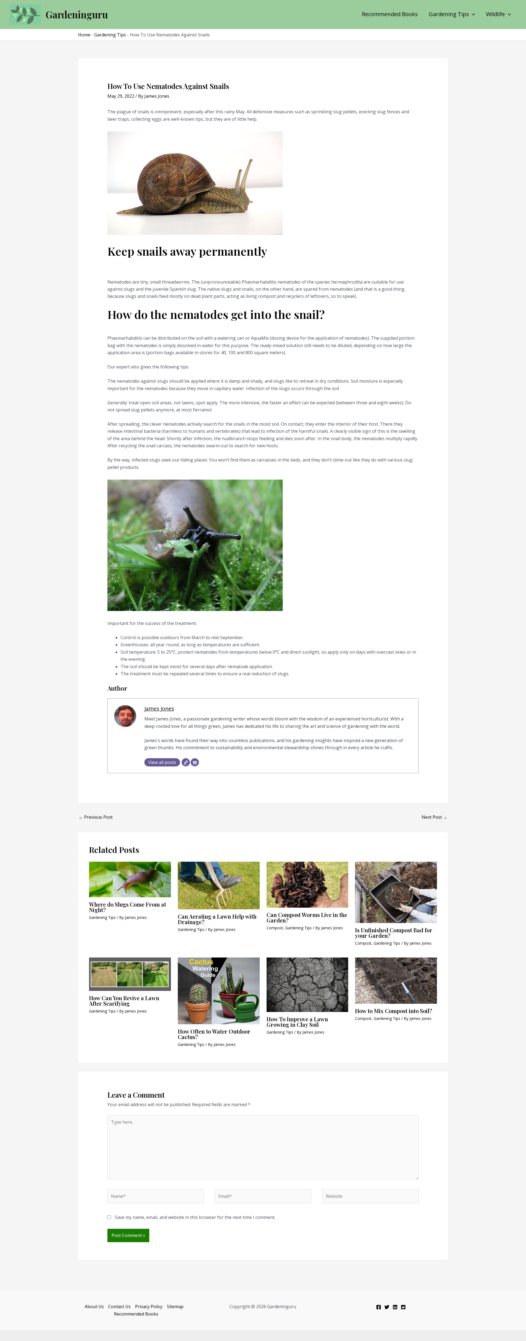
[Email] (195, 762)
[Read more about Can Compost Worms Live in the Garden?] (307, 884)
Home (84, 35)
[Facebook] (378, 1307)
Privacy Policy (148, 1306)
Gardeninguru (76, 14)
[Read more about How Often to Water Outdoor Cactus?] (219, 990)
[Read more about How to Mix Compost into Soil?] (396, 980)
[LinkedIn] (395, 1307)
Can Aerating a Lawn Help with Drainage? (217, 919)
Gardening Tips (449, 14)
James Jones (159, 708)
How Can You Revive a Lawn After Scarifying (124, 1000)
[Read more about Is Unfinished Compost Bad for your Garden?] (396, 892)
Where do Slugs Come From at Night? (127, 907)
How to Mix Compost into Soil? (393, 1010)
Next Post (434, 817)
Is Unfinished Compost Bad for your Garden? (393, 932)
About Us (94, 1306)
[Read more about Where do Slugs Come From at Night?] (130, 879)
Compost (275, 927)
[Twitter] (386, 1307)
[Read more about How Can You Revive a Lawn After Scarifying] (130, 974)
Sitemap (175, 1306)
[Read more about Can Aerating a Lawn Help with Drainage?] (219, 885)
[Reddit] (403, 1307)
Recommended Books (390, 14)
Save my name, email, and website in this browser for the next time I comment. (195, 1217)
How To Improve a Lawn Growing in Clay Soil (297, 1021)
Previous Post (96, 817)
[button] (472, 14)
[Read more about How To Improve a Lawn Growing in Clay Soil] (307, 984)
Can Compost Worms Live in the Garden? (307, 917)
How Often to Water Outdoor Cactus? (214, 1034)
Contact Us (119, 1306)
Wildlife (495, 14)
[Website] (186, 762)
